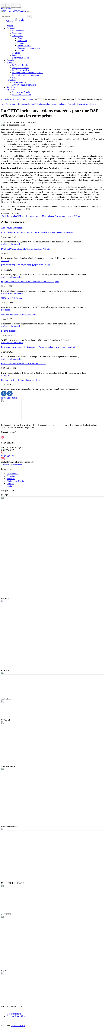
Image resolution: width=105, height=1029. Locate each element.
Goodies (10, 483)
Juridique (10, 63)
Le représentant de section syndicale (27, 72)
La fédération (12, 473)
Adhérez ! (9, 21)
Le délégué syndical (20, 70)
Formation (11, 476)
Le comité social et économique (25, 75)
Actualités (11, 60)
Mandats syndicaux (20, 67)
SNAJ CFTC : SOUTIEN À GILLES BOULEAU (23, 363)
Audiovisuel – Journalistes (29, 48)
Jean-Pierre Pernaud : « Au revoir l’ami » (18, 314)
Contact (10, 486)
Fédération (38, 104)
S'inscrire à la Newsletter (11, 464)
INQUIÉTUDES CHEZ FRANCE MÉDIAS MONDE (25, 249)
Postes (20, 38)
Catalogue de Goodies (21, 92)
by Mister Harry (18, 1025)
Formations (11, 80)
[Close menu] (2, 14)
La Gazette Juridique (21, 65)
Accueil (10, 26)
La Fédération (18, 31)
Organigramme (18, 33)
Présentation (12, 28)
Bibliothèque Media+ (21, 58)
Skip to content (7, 9)
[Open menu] (28, 11)
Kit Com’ (11, 90)
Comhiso (16, 53)
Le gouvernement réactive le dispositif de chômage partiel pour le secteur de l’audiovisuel (39, 347)
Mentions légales (14, 1014)
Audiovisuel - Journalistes (20, 99)
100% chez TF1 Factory (11, 298)
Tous (3, 104)
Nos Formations (19, 82)
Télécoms (22, 43)
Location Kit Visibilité (21, 94)
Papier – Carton (24, 45)
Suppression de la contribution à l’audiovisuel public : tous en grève (30, 281)
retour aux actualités (9, 398)
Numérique (22, 40)
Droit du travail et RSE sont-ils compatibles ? (20, 216)
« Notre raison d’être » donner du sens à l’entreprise (63, 216)
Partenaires (16, 55)
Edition (21, 50)
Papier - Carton (67, 104)
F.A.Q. (15, 77)
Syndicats (11, 87)
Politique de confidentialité (18, 1016)
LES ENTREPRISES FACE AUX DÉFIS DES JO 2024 (26, 265)
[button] (4, 395)
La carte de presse (9, 331)
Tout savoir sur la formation (24, 85)
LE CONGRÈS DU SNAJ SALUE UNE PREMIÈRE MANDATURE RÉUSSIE (37, 232)
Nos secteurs (17, 35)
